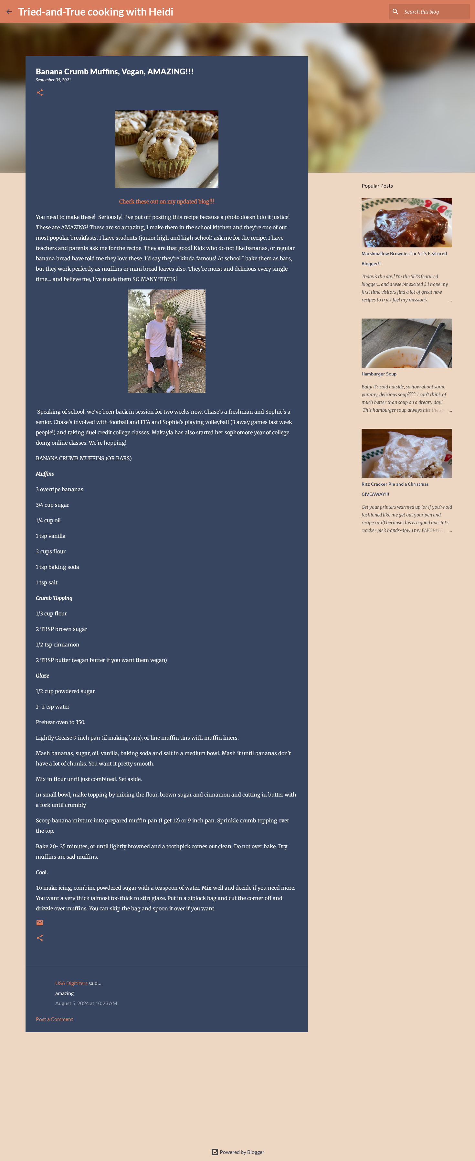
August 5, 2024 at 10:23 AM (86, 1003)
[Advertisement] (167, 1087)
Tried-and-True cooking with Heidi (96, 11)
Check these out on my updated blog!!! (166, 201)
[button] (40, 93)
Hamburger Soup (379, 374)
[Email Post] (40, 925)
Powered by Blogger (241, 1152)
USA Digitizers (71, 983)
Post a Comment (54, 1019)
